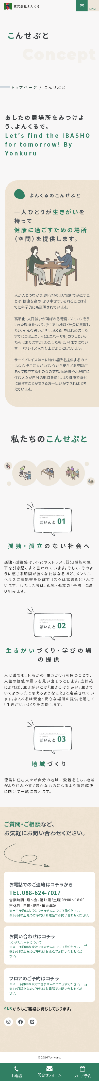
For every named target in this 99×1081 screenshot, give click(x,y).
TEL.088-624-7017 (35, 892)
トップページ (24, 87)
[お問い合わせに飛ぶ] (82, 5)
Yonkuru (54, 1057)
